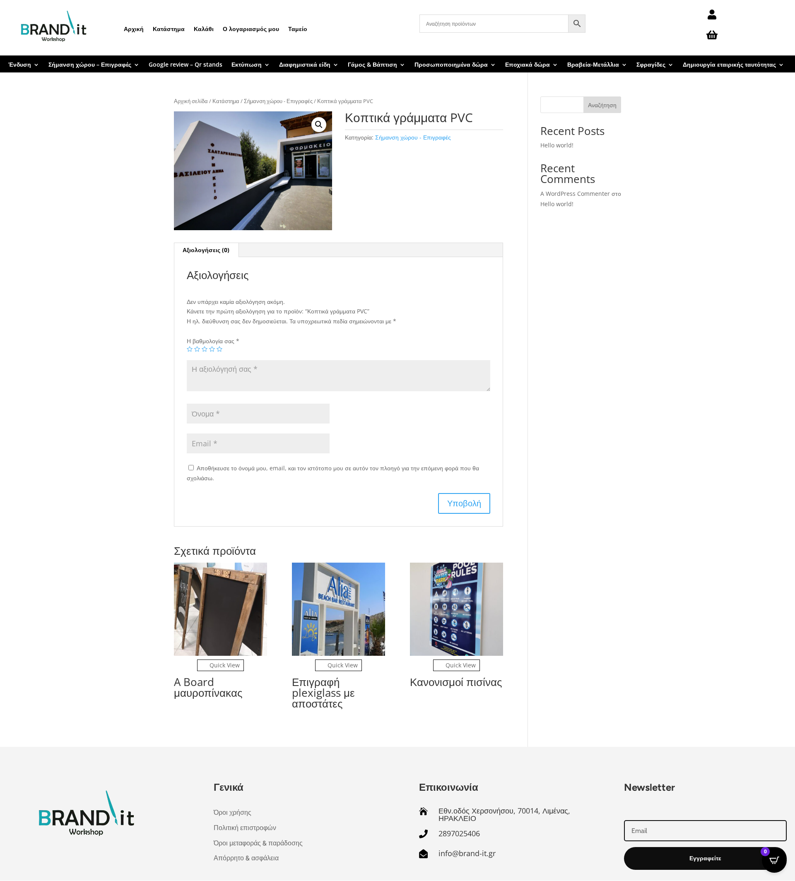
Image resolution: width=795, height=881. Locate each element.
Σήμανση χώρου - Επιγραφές (278, 101)
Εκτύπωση (246, 65)
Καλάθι (204, 29)
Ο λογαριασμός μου (251, 29)
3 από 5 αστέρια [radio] (204, 349)
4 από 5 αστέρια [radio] (212, 349)
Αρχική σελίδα (191, 101)
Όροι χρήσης (232, 812)
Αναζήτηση (602, 105)
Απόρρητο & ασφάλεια (246, 858)
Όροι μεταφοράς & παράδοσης (258, 843)
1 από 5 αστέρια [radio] (190, 349)
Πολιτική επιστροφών (245, 828)
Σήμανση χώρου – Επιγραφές (89, 65)
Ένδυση (19, 65)
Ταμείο (297, 29)
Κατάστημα (169, 29)
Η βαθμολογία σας (213, 341)
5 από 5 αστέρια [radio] (219, 349)
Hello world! (556, 145)
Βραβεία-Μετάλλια (593, 65)
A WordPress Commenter (575, 193)
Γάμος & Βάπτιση (372, 65)
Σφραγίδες (650, 65)
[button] (318, 124)
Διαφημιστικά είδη (304, 65)
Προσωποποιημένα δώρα (451, 65)
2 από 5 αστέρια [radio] (197, 349)
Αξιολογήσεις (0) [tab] (206, 250)
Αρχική (134, 29)
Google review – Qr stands (185, 65)
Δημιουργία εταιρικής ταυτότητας (729, 65)
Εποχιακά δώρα (527, 65)
